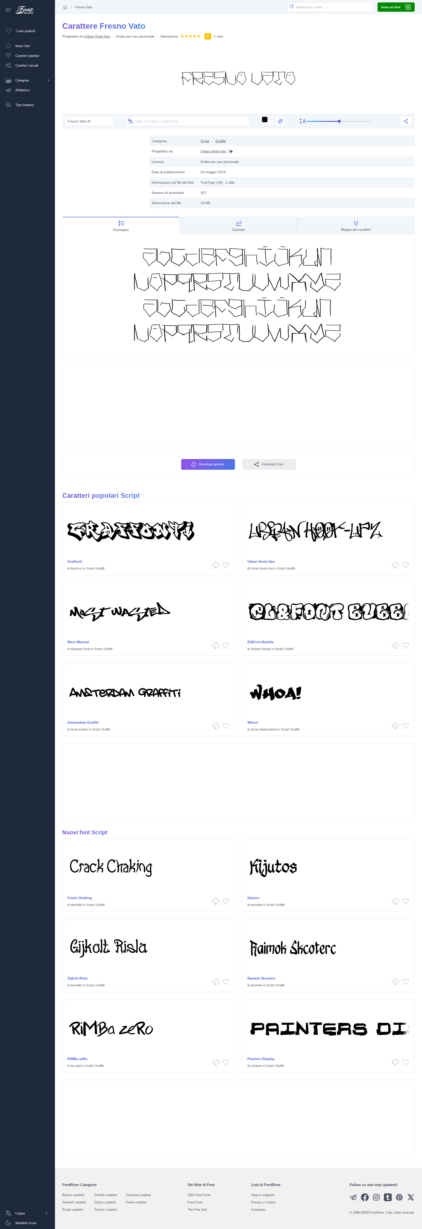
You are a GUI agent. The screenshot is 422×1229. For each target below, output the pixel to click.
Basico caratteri (73, 1195)
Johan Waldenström (264, 729)
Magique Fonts (80, 649)
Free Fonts (195, 1202)
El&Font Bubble (260, 642)
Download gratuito (211, 464)
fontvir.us (76, 568)
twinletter (77, 905)
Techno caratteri (105, 1209)
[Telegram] (353, 1200)
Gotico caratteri (105, 1202)
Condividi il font (273, 464)
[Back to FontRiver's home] (22, 10)
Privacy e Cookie (263, 1202)
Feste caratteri (136, 1202)
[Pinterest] (399, 1200)
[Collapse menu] (8, 10)
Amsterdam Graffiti (83, 722)
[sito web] (229, 151)
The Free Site (197, 1209)
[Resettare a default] (391, 121)
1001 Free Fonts (199, 1195)
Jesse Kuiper (79, 729)
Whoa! (252, 722)
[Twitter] (411, 1200)
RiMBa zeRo (77, 1059)
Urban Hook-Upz (97, 36)
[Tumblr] (388, 1200)
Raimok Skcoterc (261, 978)
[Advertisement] (103, 170)
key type (76, 1066)
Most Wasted (78, 642)
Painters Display (260, 1059)
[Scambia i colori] (280, 121)
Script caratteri (72, 1209)
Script (204, 141)
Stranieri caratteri (74, 1202)
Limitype (256, 1066)
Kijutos (253, 898)
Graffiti (220, 141)
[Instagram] (376, 1200)
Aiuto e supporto (262, 1195)
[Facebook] (365, 1200)
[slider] (338, 121)
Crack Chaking (79, 898)
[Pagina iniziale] (65, 7)
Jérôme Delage (261, 649)
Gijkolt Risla (77, 978)
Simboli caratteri (105, 1195)
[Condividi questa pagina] (406, 121)
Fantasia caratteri (138, 1195)
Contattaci (258, 1209)
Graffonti (74, 561)
